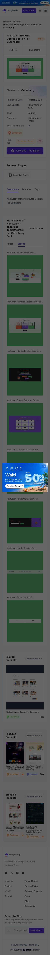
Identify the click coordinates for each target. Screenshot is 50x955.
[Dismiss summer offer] (44, 466)
